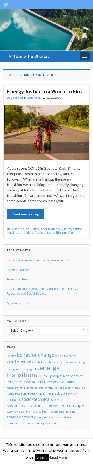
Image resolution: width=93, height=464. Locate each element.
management (14, 387)
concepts (72, 355)
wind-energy (38, 423)
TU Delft (41, 417)
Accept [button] (41, 457)
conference (19, 361)
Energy (81, 362)
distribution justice (25, 229)
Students (56, 399)
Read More (58, 457)
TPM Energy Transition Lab (28, 56)
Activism (11, 355)
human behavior (71, 376)
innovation (29, 381)
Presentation (30, 387)
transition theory (21, 417)
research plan (36, 393)
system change (68, 405)
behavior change (35, 355)
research (20, 393)
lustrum (69, 381)
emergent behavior (65, 362)
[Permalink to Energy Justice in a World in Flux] (46, 132)
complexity (61, 355)
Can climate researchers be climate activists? (38, 260)
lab (62, 381)
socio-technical (36, 399)
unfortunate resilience (60, 417)
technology (50, 411)
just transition (72, 229)
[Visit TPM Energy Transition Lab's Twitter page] (5, 3)
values (26, 423)
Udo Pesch (17, 97)
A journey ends (17, 303)
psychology (65, 387)
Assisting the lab (18, 279)
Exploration (34, 97)
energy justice (51, 229)
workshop (51, 423)
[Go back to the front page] (46, 30)
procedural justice (31, 232)
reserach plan (57, 393)
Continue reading (26, 214)
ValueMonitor (14, 423)
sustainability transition (29, 405)
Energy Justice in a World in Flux (45, 91)
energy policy (31, 369)
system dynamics (16, 411)
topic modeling (67, 411)
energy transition (33, 371)
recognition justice (59, 232)
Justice (12, 232)
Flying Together (18, 269)
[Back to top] (82, 453)
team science (33, 411)
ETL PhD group (47, 376)
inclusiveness (14, 381)
